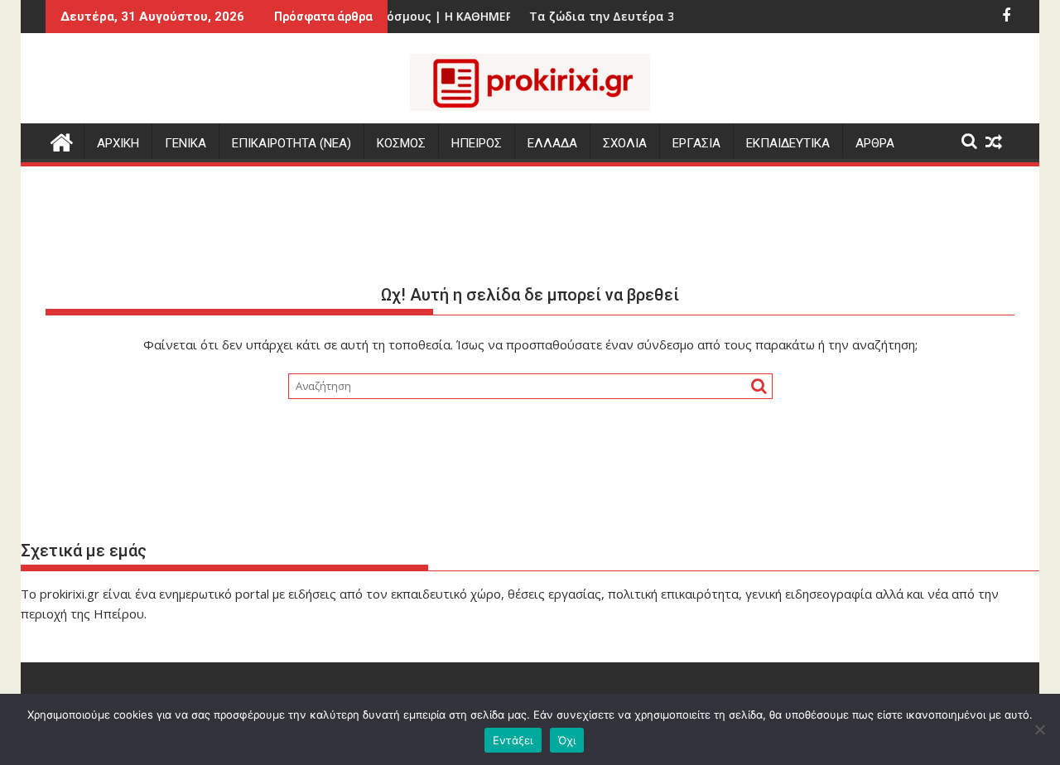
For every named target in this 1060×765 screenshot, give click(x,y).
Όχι (567, 740)
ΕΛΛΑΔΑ (552, 143)
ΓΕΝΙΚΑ (185, 143)
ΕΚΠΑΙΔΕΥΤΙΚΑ (788, 143)
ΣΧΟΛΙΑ (625, 143)
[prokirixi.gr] (62, 140)
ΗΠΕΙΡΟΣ (476, 143)
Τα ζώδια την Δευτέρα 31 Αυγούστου (626, 16)
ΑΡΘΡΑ (874, 143)
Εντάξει (513, 740)
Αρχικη (118, 143)
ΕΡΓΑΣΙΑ (696, 143)
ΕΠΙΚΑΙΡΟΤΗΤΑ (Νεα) (291, 143)
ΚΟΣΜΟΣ (401, 143)
